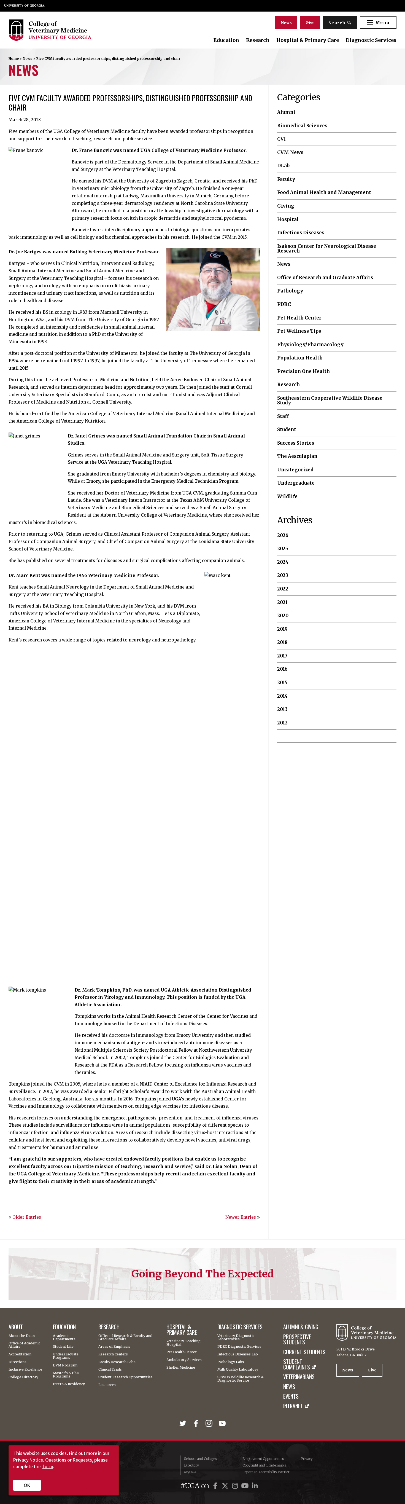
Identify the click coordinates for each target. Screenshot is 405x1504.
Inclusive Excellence (25, 1369)
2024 (282, 562)
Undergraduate (296, 483)
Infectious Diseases (300, 232)
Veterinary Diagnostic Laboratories (235, 1337)
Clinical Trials (110, 1369)
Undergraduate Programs (66, 1356)
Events (291, 1396)
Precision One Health (303, 371)
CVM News (290, 152)
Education (226, 40)
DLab (283, 165)
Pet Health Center (299, 318)
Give (310, 22)
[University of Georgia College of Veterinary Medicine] (67, 30)
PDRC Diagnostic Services (239, 1346)
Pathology (290, 291)
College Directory (23, 1377)
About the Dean (22, 1336)
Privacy (307, 1459)
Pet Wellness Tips (299, 331)
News (286, 22)
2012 (282, 723)
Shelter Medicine (180, 1367)
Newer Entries (240, 1217)
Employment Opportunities (263, 1459)
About (16, 1327)
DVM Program (65, 1365)
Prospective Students (297, 1339)
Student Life (63, 1346)
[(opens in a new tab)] (183, 1424)
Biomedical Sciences (302, 125)
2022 (282, 589)
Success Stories (295, 443)
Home (14, 59)
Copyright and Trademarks (264, 1465)
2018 (282, 642)
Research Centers (113, 1354)
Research (257, 40)
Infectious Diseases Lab (237, 1354)
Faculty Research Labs (117, 1362)
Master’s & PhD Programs (66, 1374)
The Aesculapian (297, 456)
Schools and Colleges (200, 1459)
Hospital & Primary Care (307, 40)
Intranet (293, 1406)
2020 (282, 615)
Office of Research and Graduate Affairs (325, 277)
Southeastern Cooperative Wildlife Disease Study (329, 400)
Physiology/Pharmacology (310, 344)
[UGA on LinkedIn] (255, 1486)
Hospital (288, 219)
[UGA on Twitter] (226, 1486)
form (47, 1466)
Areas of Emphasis (114, 1346)
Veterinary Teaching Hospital (183, 1342)
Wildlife (287, 496)
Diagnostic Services (371, 40)
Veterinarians (299, 1377)
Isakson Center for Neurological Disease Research (326, 248)
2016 (282, 669)
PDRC (284, 304)
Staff (283, 416)
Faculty (286, 179)
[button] (378, 22)
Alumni (286, 112)
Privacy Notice (28, 1460)
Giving (285, 206)
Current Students (304, 1352)
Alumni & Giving (300, 1327)
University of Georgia (24, 5)
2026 (282, 535)
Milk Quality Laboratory (237, 1369)
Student (286, 429)
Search (336, 22)
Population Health (300, 358)
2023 (282, 575)
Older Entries (26, 1217)
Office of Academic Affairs (24, 1345)
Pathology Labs (230, 1362)
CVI (281, 139)
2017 (282, 656)
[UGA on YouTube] (246, 1486)
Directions (17, 1362)
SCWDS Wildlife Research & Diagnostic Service (240, 1379)
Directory (191, 1465)
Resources (107, 1385)
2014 (282, 696)
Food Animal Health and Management (324, 192)
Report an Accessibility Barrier (266, 1472)
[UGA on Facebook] (216, 1486)
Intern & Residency (69, 1384)
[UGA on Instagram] (236, 1486)
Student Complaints (296, 1364)
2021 (282, 602)
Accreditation (20, 1354)
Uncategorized (295, 470)
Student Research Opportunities (125, 1377)
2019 (282, 629)
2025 (282, 548)
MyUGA (190, 1472)
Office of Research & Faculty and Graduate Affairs (125, 1337)
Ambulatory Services (184, 1359)
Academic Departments (64, 1337)
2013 (282, 709)
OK (27, 1485)
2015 (282, 682)
